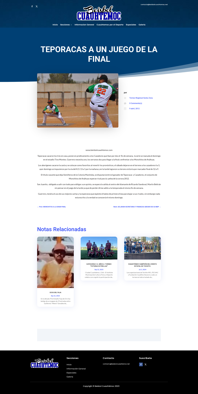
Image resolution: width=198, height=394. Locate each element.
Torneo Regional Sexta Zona (141, 98)
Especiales (131, 25)
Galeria (142, 25)
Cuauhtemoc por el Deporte (110, 25)
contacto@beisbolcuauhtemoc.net (154, 4)
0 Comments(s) (135, 103)
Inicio (55, 25)
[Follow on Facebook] (32, 6)
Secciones (65, 25)
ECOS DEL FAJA (55, 292)
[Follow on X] (36, 6)
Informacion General (84, 25)
